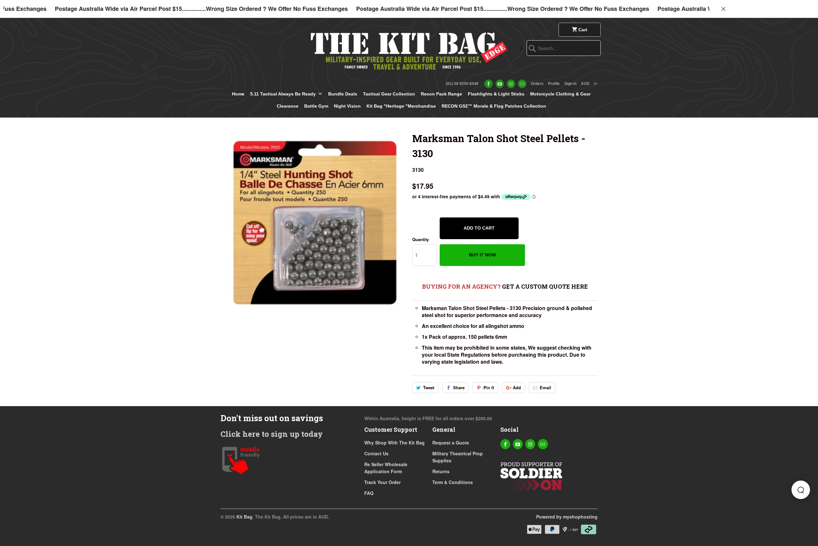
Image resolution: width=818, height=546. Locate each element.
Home (238, 93)
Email (545, 387)
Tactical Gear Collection (389, 93)
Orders (537, 83)
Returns (441, 471)
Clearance (287, 106)
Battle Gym (316, 106)
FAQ (369, 493)
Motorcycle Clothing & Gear (560, 93)
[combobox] (564, 48)
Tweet (428, 387)
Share (459, 387)
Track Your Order (382, 482)
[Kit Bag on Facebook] (488, 84)
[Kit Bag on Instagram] (511, 84)
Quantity (420, 239)
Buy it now (482, 254)
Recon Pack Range (441, 93)
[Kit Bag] (409, 49)
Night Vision (347, 106)
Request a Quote (450, 442)
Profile (554, 83)
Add (517, 387)
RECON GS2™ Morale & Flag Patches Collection (494, 106)
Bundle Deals (342, 93)
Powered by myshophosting (567, 516)
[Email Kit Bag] (522, 84)
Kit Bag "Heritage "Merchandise (401, 106)
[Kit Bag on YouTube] (500, 84)
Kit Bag (244, 516)
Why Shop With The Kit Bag (394, 442)
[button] (800, 490)
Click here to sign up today (271, 434)
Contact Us (376, 453)
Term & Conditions (452, 482)
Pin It (488, 387)
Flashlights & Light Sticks (496, 93)
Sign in (570, 83)
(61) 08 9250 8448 (462, 83)
